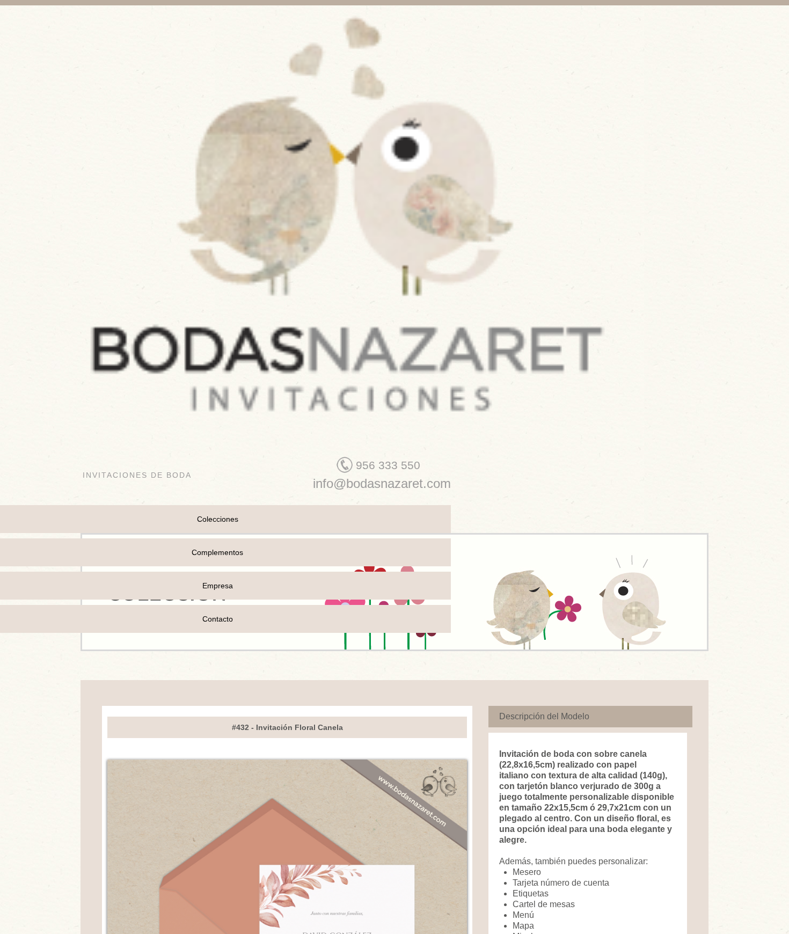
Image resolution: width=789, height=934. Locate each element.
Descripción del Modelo (544, 716)
